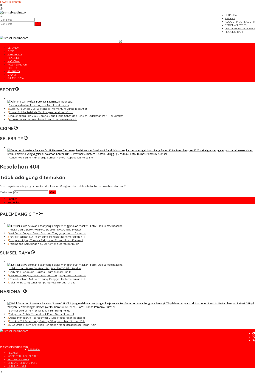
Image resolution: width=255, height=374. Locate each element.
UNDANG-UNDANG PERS (22, 362)
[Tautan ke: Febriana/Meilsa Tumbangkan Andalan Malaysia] (40, 101)
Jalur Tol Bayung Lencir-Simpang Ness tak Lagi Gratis (42, 282)
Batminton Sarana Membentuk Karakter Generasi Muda (43, 119)
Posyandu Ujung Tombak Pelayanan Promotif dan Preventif (46, 240)
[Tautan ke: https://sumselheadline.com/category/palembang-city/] (40, 214)
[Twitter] (253, 337)
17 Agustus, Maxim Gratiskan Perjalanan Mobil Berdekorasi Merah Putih (52, 324)
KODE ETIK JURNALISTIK (22, 356)
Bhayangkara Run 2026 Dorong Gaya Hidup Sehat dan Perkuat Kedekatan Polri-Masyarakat (66, 115)
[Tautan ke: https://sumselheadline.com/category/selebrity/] (26, 138)
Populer (12, 199)
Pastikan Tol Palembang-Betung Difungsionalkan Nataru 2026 (47, 321)
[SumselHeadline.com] (14, 12)
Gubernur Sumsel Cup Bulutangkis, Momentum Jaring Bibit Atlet (48, 108)
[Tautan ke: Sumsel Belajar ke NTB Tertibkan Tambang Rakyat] (131, 307)
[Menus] (1, 5)
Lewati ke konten (10, 2)
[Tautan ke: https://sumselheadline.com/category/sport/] (17, 89)
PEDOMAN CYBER (18, 359)
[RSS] (253, 340)
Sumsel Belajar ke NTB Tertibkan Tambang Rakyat (40, 310)
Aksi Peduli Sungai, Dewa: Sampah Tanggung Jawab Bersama (47, 233)
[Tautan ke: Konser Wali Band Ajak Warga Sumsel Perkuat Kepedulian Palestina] (131, 154)
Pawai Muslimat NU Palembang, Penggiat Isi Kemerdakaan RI (47, 236)
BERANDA (34, 349)
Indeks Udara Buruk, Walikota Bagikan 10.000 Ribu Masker (45, 229)
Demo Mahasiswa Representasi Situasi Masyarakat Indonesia (47, 317)
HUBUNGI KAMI (16, 366)
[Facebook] (253, 333)
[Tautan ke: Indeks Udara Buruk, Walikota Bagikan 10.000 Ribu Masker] (65, 226)
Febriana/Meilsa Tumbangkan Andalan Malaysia (39, 105)
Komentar (13, 202)
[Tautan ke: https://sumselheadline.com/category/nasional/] (25, 291)
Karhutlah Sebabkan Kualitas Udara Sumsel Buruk (40, 272)
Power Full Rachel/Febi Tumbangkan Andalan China (41, 112)
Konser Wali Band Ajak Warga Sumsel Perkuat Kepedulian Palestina (51, 157)
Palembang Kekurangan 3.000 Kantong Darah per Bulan (44, 243)
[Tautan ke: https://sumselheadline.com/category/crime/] (16, 128)
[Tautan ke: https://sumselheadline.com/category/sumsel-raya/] (33, 253)
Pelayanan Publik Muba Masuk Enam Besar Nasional (41, 314)
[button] (38, 24)
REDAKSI (12, 352)
